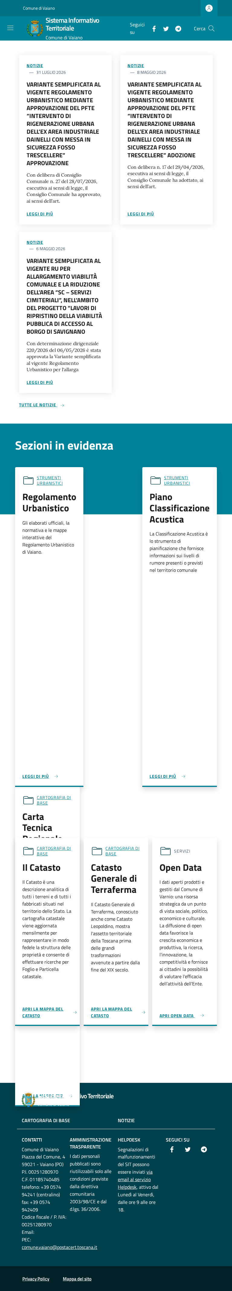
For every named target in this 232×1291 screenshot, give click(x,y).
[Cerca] (211, 28)
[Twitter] (164, 28)
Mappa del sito (77, 1278)
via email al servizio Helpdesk (135, 1179)
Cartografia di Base (46, 1120)
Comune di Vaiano (39, 8)
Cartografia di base (54, 800)
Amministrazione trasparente (90, 1143)
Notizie (35, 65)
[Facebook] (152, 28)
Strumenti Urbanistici (50, 480)
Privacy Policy (35, 1278)
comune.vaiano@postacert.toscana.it (59, 1247)
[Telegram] (176, 28)
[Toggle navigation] (10, 27)
